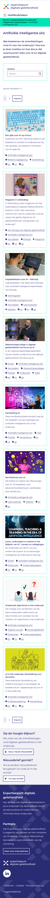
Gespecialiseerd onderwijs (23, 20)
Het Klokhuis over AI (15, 477)
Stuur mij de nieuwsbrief (20, 751)
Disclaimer (8, 885)
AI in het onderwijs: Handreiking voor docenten (23, 675)
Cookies (20, 885)
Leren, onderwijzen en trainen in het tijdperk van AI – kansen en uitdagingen (24, 543)
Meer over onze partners (16, 851)
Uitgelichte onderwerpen (15, 22)
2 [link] (9, 99)
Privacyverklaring (35, 885)
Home (6, 20)
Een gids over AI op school (18, 135)
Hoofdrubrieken (18, 15)
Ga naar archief (15, 778)
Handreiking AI (12, 413)
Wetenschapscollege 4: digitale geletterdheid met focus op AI (20, 346)
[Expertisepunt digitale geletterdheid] (25, 6)
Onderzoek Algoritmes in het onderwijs (24, 605)
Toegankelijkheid (12, 891)
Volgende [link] (17, 99)
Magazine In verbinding (16, 200)
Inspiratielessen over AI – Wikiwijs (21, 279)
